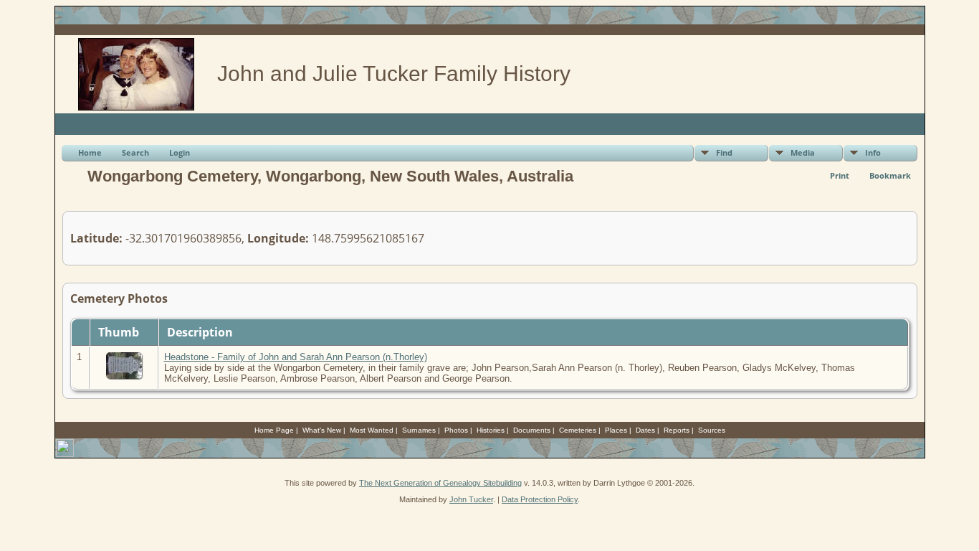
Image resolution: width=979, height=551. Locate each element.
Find (724, 152)
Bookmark (890, 175)
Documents (531, 430)
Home (90, 152)
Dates (645, 430)
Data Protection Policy (540, 499)
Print (839, 175)
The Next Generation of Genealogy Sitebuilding (440, 483)
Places (616, 430)
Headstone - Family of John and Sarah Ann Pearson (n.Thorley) (295, 357)
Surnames (419, 430)
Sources (711, 430)
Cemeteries (577, 430)
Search (135, 152)
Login (179, 152)
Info (873, 152)
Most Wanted (371, 430)
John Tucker (471, 499)
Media (803, 152)
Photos (456, 430)
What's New (321, 430)
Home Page (274, 430)
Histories (491, 430)
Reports (676, 430)
